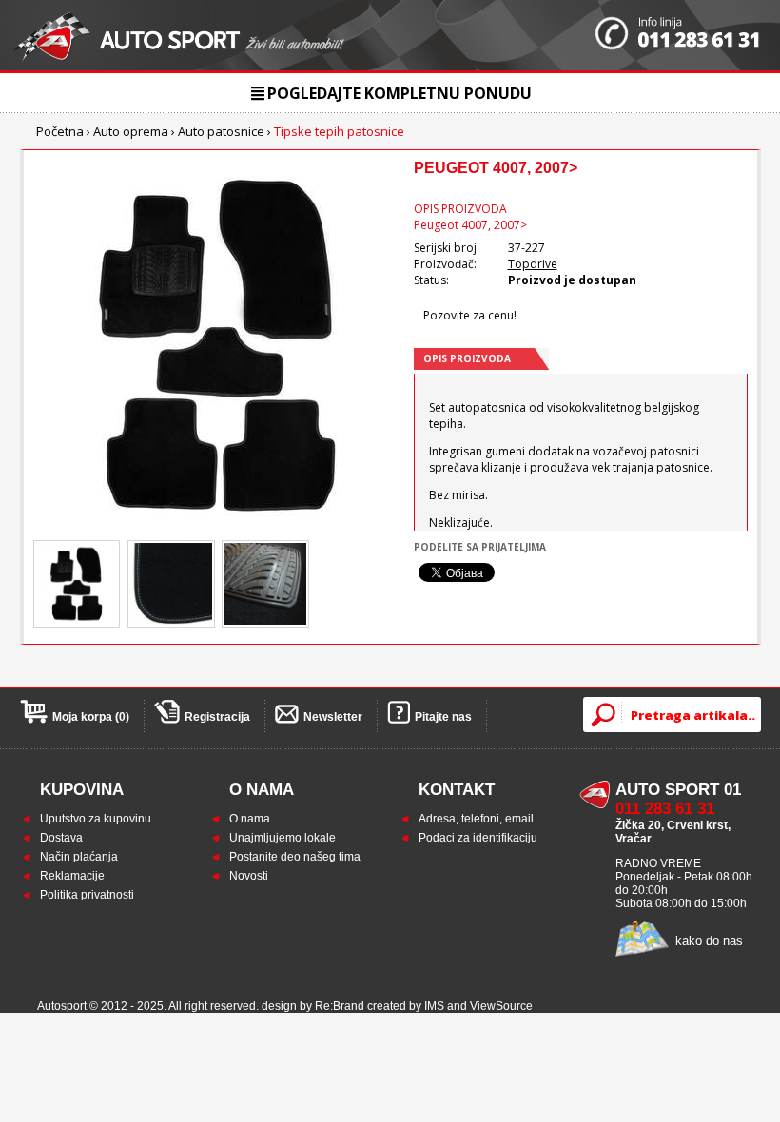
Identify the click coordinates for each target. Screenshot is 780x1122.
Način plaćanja (79, 856)
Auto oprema (130, 131)
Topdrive (532, 264)
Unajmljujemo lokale (282, 837)
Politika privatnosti (87, 894)
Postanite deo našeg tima (295, 856)
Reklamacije (72, 875)
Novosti (248, 875)
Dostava (61, 837)
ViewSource (501, 1006)
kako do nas (709, 941)
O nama (249, 818)
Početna (60, 131)
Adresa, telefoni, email (476, 818)
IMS (434, 1006)
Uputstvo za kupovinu (95, 818)
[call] (678, 35)
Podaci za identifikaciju (478, 837)
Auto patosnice (221, 131)
